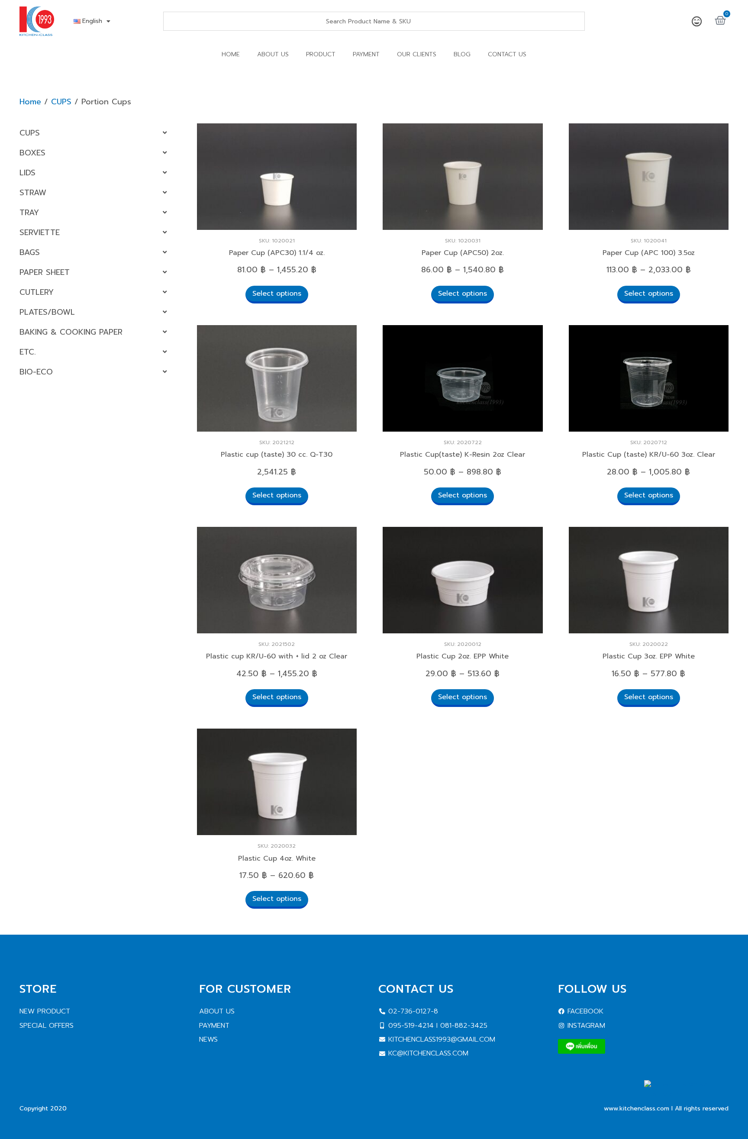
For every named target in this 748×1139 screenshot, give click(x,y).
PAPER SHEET (44, 272)
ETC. (27, 352)
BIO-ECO (36, 372)
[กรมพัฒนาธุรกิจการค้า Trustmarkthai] (686, 1094)
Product (320, 54)
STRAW (32, 193)
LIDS (27, 173)
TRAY (29, 213)
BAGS (29, 252)
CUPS (61, 102)
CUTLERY (36, 292)
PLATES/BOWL (47, 312)
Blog (462, 54)
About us (273, 54)
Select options (276, 293)
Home (231, 54)
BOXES (32, 153)
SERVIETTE (39, 232)
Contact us (507, 54)
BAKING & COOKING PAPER (71, 332)
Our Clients (416, 54)
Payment (366, 54)
